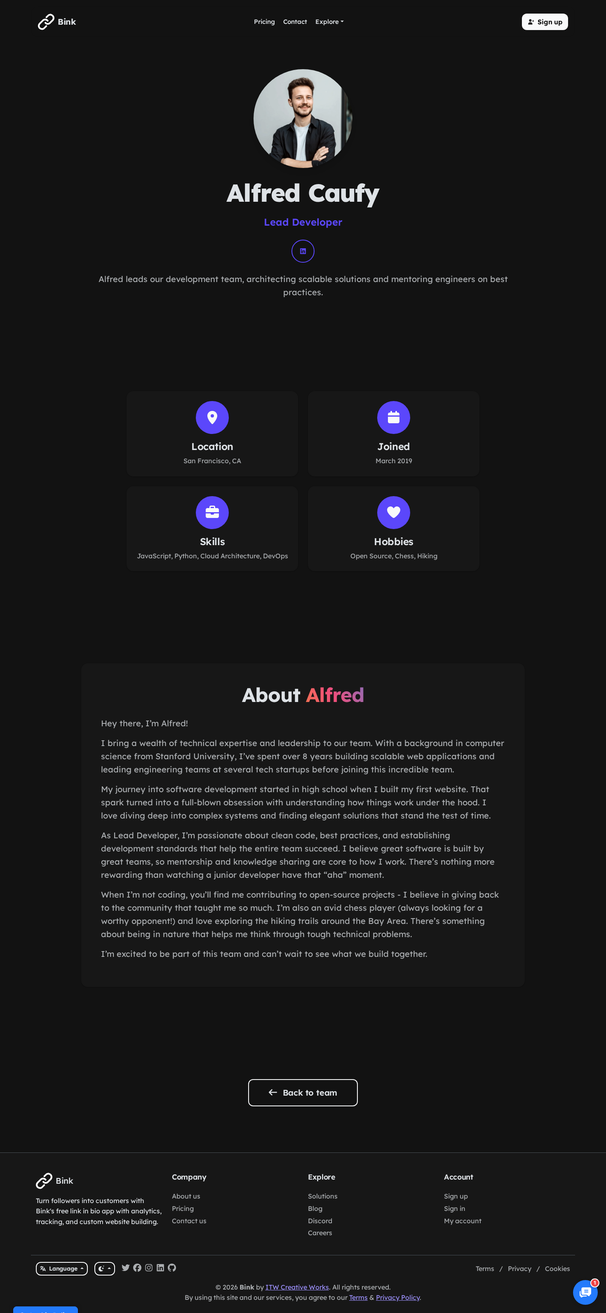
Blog (315, 1208)
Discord (320, 1221)
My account (463, 1221)
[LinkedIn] (303, 251)
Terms (485, 1268)
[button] (545, 22)
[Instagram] (149, 1269)
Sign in (454, 1208)
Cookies (557, 1268)
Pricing (183, 1208)
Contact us (189, 1221)
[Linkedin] (160, 1269)
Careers (320, 1233)
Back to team (308, 1092)
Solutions (323, 1196)
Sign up (456, 1196)
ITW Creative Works (297, 1287)
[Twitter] (126, 1269)
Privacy (519, 1268)
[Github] (172, 1269)
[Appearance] (104, 1269)
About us (186, 1196)
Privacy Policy (398, 1297)
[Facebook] (137, 1269)
